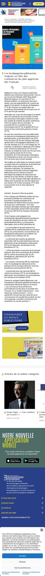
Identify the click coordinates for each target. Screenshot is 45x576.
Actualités (13, 19)
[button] (42, 530)
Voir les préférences (22, 568)
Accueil (6, 19)
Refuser (22, 562)
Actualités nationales (24, 19)
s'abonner (38, 4)
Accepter (22, 556)
